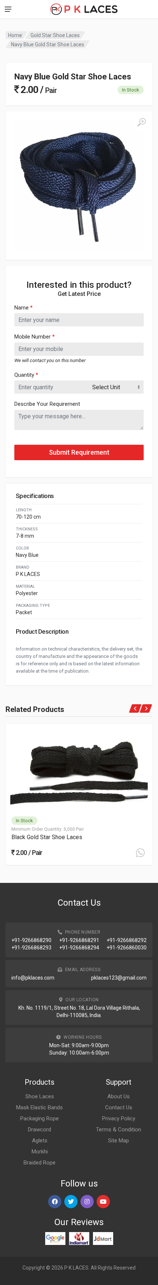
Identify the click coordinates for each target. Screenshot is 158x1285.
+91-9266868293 (31, 948)
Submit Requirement (79, 452)
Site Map (118, 1140)
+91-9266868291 (79, 940)
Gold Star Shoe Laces (55, 35)
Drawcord (39, 1129)
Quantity (26, 375)
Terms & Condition (118, 1129)
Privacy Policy (118, 1118)
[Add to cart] (140, 852)
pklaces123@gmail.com (119, 978)
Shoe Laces (39, 1096)
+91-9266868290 (31, 940)
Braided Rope (39, 1162)
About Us (118, 1096)
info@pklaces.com (32, 978)
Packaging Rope (39, 1118)
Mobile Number (34, 336)
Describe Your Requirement (47, 404)
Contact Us (118, 1107)
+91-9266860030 (127, 948)
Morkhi (40, 1151)
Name (23, 307)
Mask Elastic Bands (39, 1107)
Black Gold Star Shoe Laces (46, 837)
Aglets (39, 1140)
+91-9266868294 (79, 948)
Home (15, 35)
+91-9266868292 (127, 940)
